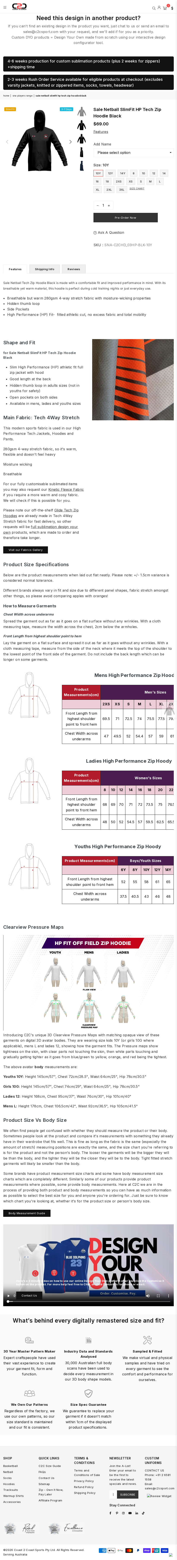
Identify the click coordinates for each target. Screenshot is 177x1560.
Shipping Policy (85, 1493)
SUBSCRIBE (127, 1494)
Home (6, 95)
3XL (122, 189)
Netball (8, 1472)
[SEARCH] (154, 8)
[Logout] (159, 8)
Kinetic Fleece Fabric (66, 489)
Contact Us (29, 1295)
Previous (7, 141)
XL (98, 189)
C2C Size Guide (50, 1466)
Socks (7, 1478)
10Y (98, 173)
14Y (122, 173)
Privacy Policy (84, 1481)
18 (107, 181)
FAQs (42, 1472)
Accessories (12, 1502)
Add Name (102, 144)
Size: (101, 165)
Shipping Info (44, 269)
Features (100, 131)
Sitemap (44, 1484)
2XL (109, 189)
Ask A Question (110, 232)
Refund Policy (83, 1487)
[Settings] (171, 8)
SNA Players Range (22, 95)
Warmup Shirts (13, 1496)
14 (164, 173)
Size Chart (137, 188)
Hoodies (9, 1484)
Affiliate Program (50, 1500)
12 (153, 173)
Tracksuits (10, 1489)
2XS (119, 181)
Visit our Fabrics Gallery (26, 550)
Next (70, 141)
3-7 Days (66, 109)
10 (143, 173)
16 (97, 181)
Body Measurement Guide (27, 1213)
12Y (110, 173)
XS (131, 181)
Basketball (10, 1466)
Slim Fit (10, 109)
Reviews (74, 269)
